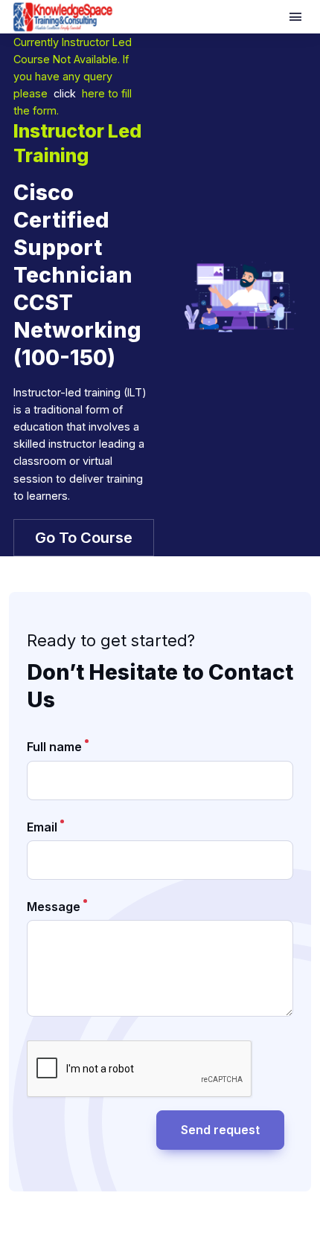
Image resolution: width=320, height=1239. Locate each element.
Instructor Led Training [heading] (77, 143)
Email (42, 827)
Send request (220, 1129)
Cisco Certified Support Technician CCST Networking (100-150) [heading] (77, 274)
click (65, 93)
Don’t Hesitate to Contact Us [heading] (160, 685)
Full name (54, 746)
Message (53, 906)
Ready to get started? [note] (111, 640)
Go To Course (83, 538)
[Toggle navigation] (297, 17)
